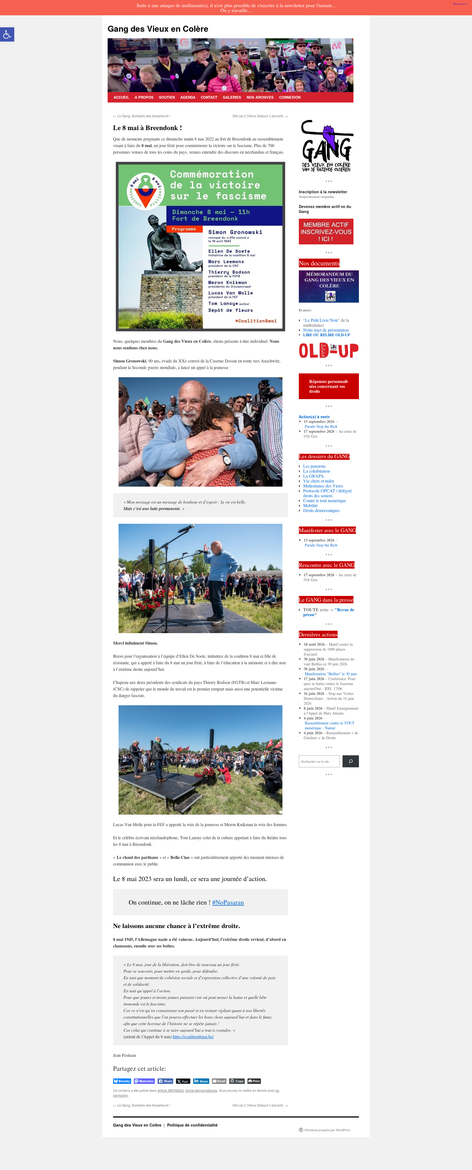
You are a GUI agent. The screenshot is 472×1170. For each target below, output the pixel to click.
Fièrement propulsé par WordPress (327, 1130)
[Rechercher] (351, 761)
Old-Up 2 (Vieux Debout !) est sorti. (260, 115)
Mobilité (310, 505)
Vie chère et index (318, 481)
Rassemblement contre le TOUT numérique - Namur (330, 725)
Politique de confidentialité (192, 1125)
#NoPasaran (228, 902)
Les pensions (314, 466)
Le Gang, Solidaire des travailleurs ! (141, 115)
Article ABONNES (171, 1090)
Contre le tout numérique (324, 500)
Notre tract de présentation (326, 330)
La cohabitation (316, 471)
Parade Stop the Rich (321, 426)
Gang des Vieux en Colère (158, 28)
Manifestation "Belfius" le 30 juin (331, 673)
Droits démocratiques (201, 1090)
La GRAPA (313, 476)
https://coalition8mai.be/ (193, 1036)
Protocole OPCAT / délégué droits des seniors (327, 493)
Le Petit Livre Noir (321, 320)
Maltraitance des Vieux (323, 486)
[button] (7, 34)
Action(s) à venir (314, 416)
